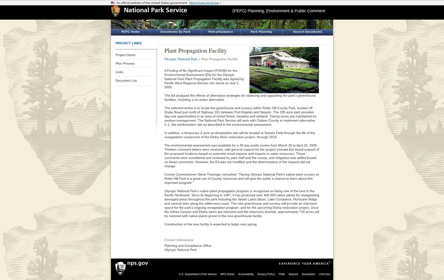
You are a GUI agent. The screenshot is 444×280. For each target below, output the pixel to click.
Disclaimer (308, 274)
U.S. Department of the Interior (198, 274)
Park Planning (261, 31)
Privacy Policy (266, 274)
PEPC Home (130, 31)
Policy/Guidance (220, 31)
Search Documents (307, 31)
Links (119, 72)
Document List (126, 80)
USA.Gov (324, 274)
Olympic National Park (180, 59)
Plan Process (125, 63)
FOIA (282, 274)
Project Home (126, 55)
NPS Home (227, 274)
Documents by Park (175, 31)
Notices (293, 274)
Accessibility (246, 274)
